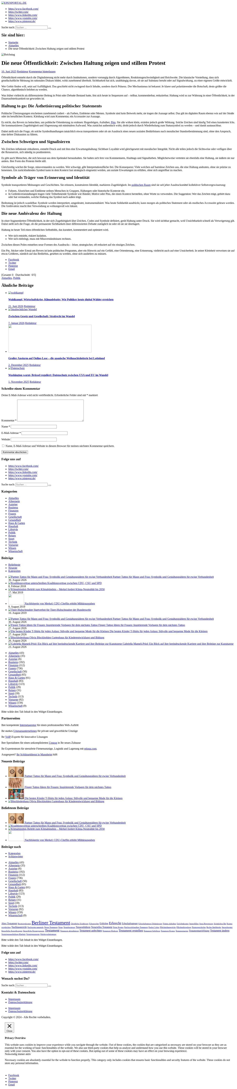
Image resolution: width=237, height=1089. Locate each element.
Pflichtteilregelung (183, 927)
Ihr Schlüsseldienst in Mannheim (34, 754)
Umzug (53, 742)
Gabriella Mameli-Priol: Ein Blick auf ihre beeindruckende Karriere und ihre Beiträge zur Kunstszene (178, 643)
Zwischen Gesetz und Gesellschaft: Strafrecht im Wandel (41, 316)
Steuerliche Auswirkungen (11, 931)
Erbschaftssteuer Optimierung (150, 924)
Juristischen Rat (220, 924)
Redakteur (22, 71)
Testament (52, 930)
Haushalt (13, 526)
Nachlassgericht (19, 927)
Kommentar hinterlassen (42, 71)
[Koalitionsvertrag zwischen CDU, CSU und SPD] (27, 583)
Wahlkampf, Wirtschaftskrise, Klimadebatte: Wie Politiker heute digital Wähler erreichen (60, 299)
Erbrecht (115, 923)
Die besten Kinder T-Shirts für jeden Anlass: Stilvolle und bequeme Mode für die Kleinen (159, 631)
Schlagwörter (15, 856)
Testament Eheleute (110, 931)
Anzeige (13, 504)
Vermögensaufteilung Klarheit (13, 934)
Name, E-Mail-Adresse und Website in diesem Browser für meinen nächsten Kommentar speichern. (60, 445)
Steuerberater (227, 927)
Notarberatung (69, 927)
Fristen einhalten (169, 924)
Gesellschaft (15, 516)
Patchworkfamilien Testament (136, 927)
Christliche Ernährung (79, 924)
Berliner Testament (51, 922)
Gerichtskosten (183, 924)
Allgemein (14, 501)
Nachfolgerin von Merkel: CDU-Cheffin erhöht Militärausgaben (60, 603)
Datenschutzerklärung (20, 1002)
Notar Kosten (118, 927)
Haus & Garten (16, 523)
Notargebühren (83, 927)
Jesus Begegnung (206, 924)
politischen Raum (141, 184)
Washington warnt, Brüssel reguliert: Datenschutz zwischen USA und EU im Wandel (58, 375)
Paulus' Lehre (154, 927)
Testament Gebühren (152, 931)
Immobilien (194, 924)
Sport (11, 538)
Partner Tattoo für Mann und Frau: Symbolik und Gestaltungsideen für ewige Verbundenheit (163, 576)
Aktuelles (6, 277)
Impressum (14, 999)
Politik (16, 277)
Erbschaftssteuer (130, 923)
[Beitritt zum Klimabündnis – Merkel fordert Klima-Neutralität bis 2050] (17, 589)
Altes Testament (9, 923)
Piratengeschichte (199, 927)
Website (5, 439)
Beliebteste (14, 564)
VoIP (8, 736)
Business (13, 507)
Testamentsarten (182, 931)
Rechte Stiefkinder (213, 927)
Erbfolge (104, 923)
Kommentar (8, 420)
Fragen (12, 513)
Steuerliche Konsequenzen (33, 931)
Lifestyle (13, 529)
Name (5, 426)
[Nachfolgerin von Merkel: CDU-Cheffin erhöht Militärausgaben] (16, 603)
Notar (60, 927)
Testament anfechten (90, 930)
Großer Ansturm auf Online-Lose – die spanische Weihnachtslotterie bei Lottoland (56, 358)
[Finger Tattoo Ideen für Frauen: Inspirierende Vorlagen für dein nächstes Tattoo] (53, 625)
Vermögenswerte (33, 934)
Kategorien (14, 570)
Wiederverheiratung (48, 934)
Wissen (12, 548)
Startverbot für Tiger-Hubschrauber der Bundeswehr (62, 609)
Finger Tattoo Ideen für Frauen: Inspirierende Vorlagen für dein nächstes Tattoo (141, 625)
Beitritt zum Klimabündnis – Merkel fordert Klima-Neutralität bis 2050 (66, 589)
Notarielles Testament (101, 927)
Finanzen (13, 510)
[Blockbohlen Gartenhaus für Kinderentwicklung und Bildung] (22, 637)
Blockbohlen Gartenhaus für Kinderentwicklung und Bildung (70, 637)
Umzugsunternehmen (25, 730)
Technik (12, 541)
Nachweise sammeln (35, 927)
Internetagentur (28, 725)
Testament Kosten (168, 931)
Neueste (12, 567)
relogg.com (90, 748)
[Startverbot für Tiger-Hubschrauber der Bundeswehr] (21, 609)
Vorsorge (13, 544)
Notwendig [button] (11, 1054)
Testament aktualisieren (69, 931)
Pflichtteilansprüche (168, 927)
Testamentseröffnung (199, 931)
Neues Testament (51, 927)
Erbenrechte (94, 924)
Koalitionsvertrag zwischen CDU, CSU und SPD (74, 583)
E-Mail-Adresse (11, 432)
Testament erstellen (131, 930)
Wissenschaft (15, 551)
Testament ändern (219, 930)
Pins (113, 122)
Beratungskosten (24, 924)
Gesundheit (14, 519)
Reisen (12, 535)
